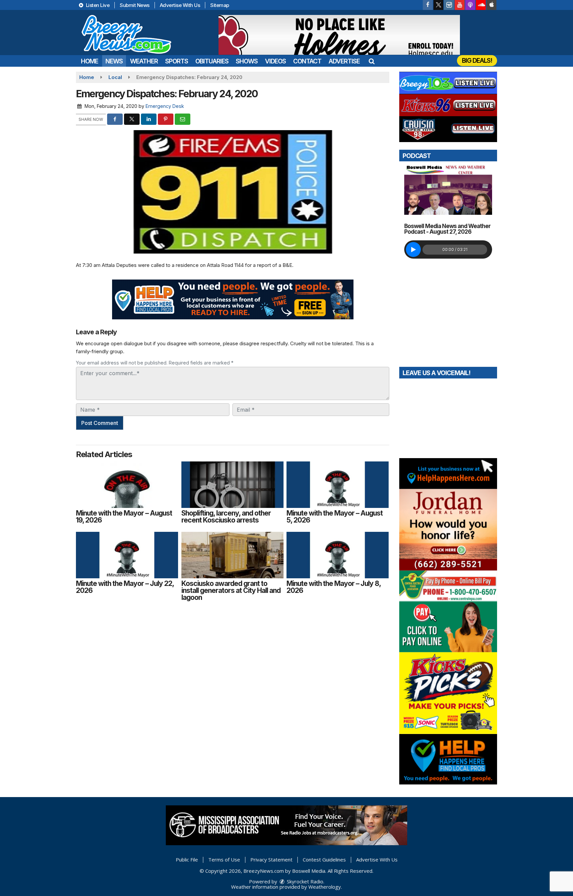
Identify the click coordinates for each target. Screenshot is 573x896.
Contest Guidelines (324, 859)
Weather (144, 61)
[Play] (413, 249)
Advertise (344, 61)
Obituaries (211, 61)
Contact (307, 61)
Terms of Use (224, 859)
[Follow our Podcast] (470, 5)
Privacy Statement (271, 859)
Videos (275, 61)
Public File (187, 859)
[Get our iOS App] (491, 5)
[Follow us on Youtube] (460, 5)
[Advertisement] (339, 35)
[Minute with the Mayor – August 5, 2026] (337, 484)
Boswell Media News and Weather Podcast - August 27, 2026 (447, 229)
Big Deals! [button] (477, 60)
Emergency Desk (165, 106)
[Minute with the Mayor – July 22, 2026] (127, 555)
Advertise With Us (180, 5)
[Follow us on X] (438, 5)
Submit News (135, 5)
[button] (371, 61)
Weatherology (324, 886)
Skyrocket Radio (304, 881)
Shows (247, 61)
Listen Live (97, 5)
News (114, 61)
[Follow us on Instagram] (449, 5)
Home (89, 61)
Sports (176, 61)
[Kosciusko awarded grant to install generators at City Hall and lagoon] (232, 555)
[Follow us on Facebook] (428, 5)
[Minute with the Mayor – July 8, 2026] (337, 555)
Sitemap (219, 5)
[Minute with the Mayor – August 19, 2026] (127, 484)
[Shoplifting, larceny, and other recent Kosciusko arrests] (232, 484)
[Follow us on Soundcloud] (481, 5)
